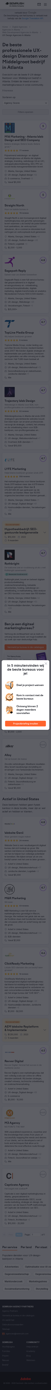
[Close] (45, 663)
